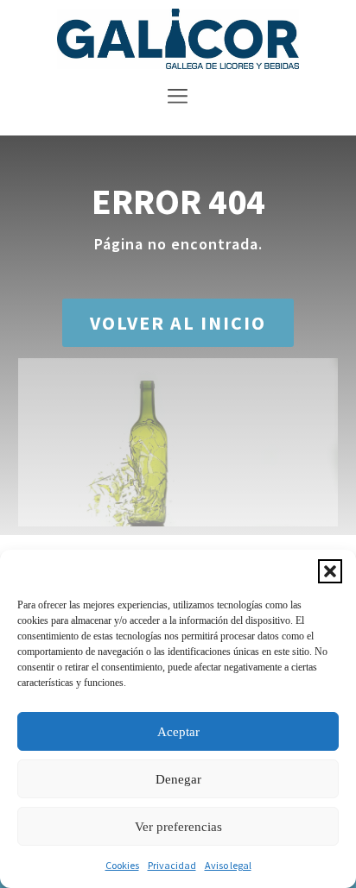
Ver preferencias (178, 827)
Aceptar (178, 732)
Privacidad (172, 865)
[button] (330, 571)
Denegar (178, 779)
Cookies (122, 865)
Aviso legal (228, 865)
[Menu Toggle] (178, 99)
